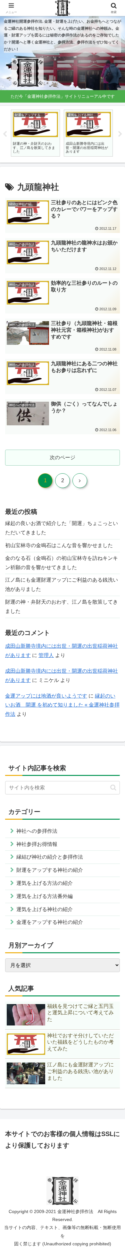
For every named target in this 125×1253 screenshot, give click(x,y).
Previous (5, 134)
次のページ (62, 457)
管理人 (46, 655)
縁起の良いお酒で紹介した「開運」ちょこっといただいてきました (61, 528)
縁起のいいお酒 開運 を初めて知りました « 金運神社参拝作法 (62, 705)
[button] (113, 787)
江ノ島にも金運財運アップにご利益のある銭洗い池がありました (61, 584)
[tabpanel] (35, 133)
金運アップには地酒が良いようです (46, 696)
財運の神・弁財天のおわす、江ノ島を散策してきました (61, 606)
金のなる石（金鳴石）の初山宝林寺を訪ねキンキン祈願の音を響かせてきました (61, 562)
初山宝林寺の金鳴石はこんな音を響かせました (59, 545)
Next (120, 134)
